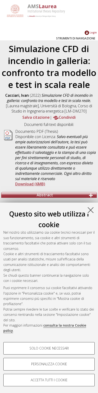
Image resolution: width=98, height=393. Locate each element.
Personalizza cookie (49, 364)
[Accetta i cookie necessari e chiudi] (90, 210)
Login (93, 32)
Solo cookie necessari (49, 348)
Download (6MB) (30, 184)
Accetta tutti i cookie (49, 380)
